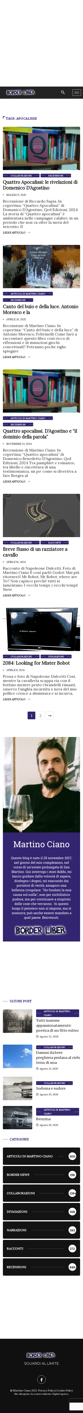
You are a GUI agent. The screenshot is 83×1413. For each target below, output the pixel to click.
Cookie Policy (65, 1390)
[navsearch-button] (63, 92)
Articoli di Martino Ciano (28, 293)
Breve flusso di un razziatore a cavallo (35, 552)
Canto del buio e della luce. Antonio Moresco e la (40, 309)
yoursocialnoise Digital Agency (51, 1393)
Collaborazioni (21, 175)
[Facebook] (41, 1379)
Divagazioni (56, 656)
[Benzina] (17, 1117)
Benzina (43, 1119)
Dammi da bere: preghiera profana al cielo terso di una (58, 1057)
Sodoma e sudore (51, 1088)
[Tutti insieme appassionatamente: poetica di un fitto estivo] (17, 1021)
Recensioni (55, 175)
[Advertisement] (41, 43)
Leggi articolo (14, 232)
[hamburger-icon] (76, 92)
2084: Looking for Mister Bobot (36, 663)
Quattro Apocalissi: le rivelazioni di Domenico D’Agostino (40, 185)
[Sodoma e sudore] (17, 1088)
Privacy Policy (46, 1390)
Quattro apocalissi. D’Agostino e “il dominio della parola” (40, 434)
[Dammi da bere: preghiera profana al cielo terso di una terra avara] (17, 1056)
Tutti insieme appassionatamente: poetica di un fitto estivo (57, 1025)
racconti (54, 542)
